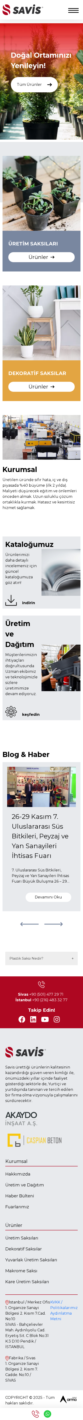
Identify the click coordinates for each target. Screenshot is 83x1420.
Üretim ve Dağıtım (24, 1185)
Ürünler (13, 1225)
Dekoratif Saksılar (23, 1249)
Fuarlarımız (17, 1206)
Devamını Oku (48, 897)
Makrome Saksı (21, 1270)
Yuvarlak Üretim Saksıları (31, 1260)
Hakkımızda (17, 1174)
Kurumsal (16, 1161)
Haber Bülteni (19, 1196)
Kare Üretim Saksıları (27, 1281)
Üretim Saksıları (21, 1238)
